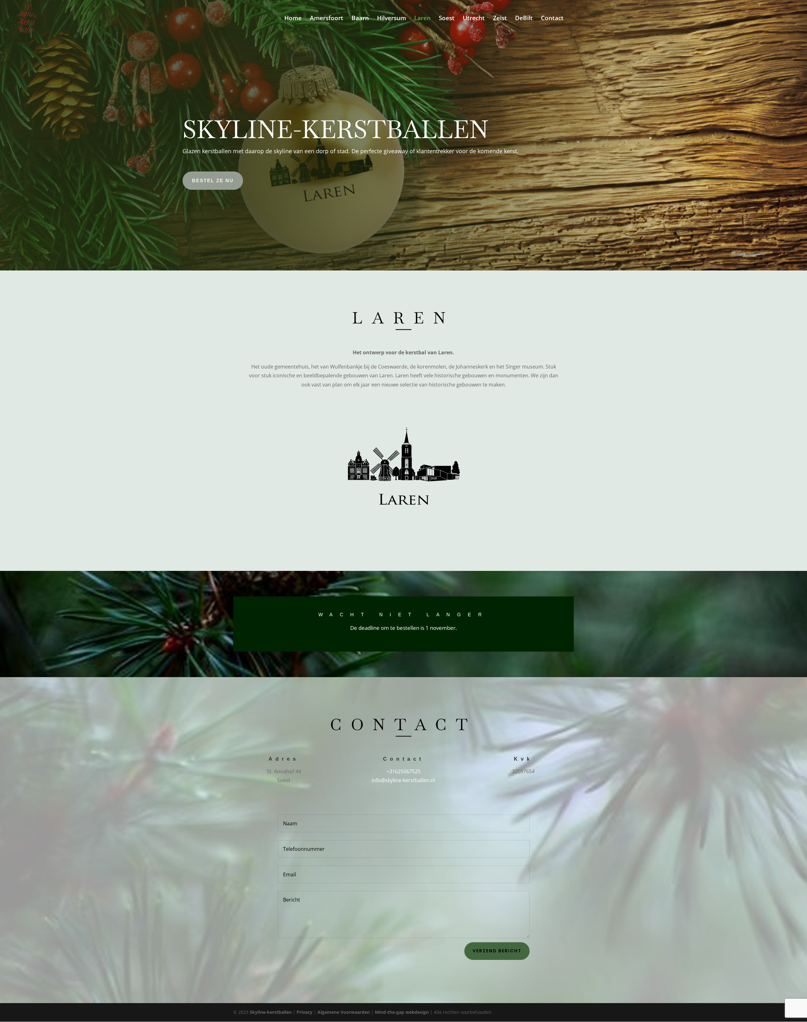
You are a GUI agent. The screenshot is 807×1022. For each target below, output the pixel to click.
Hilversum (391, 19)
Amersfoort (326, 19)
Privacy (304, 1012)
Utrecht (474, 19)
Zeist (500, 19)
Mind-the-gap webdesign (402, 1012)
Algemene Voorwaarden (343, 1012)
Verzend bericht (497, 951)
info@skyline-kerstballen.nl (403, 780)
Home (293, 19)
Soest (447, 19)
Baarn (360, 19)
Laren (422, 19)
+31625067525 (403, 771)
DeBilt (524, 19)
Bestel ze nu (213, 180)
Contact (552, 19)
